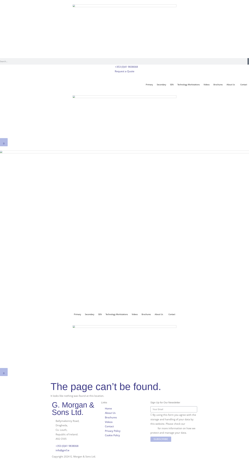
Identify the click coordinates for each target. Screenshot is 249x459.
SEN (172, 84)
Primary (149, 84)
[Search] (248, 61)
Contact (243, 84)
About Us (231, 84)
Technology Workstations (188, 84)
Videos (207, 84)
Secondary (161, 84)
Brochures (218, 84)
